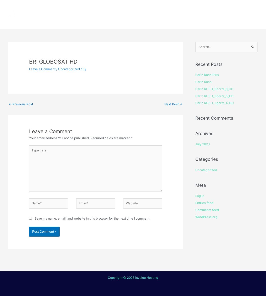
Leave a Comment (42, 69)
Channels (101, 7)
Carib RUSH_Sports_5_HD (214, 96)
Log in (199, 196)
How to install (131, 7)
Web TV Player (186, 22)
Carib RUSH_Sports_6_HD (214, 89)
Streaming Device (169, 7)
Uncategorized (69, 69)
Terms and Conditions (93, 22)
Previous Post (21, 104)
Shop (198, 7)
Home (79, 7)
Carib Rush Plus (207, 75)
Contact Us (136, 22)
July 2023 (202, 144)
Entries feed (204, 203)
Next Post (173, 104)
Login (159, 22)
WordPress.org (206, 217)
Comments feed (207, 210)
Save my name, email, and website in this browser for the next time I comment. (92, 218)
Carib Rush (203, 82)
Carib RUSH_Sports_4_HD (214, 103)
